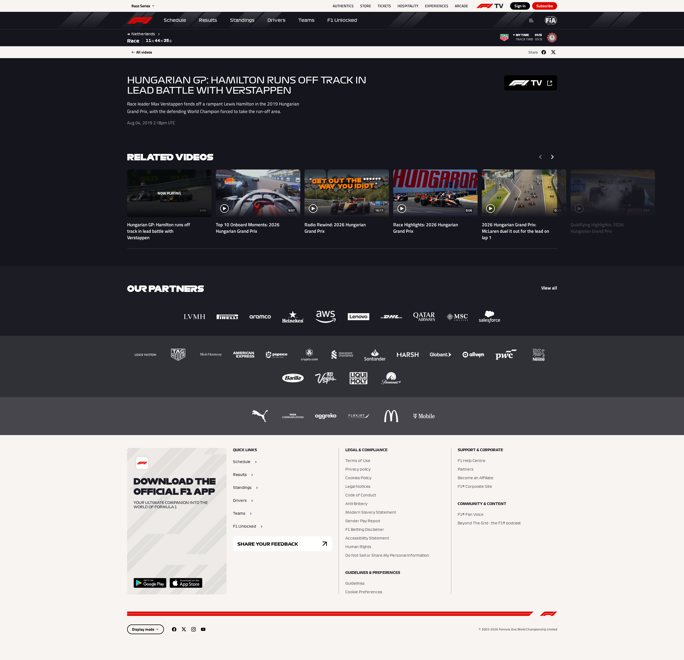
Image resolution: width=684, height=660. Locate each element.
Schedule (175, 20)
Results (208, 20)
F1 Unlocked (342, 20)
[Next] (552, 157)
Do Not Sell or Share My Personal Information (387, 555)
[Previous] (540, 157)
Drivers (276, 20)
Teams (306, 20)
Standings (242, 20)
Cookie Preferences (363, 592)
